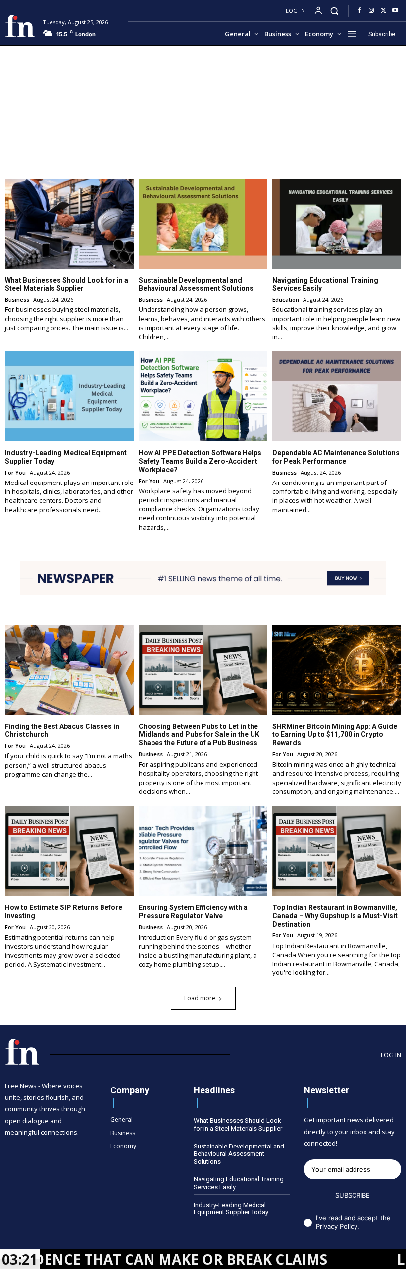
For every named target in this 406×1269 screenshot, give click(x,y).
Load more (199, 998)
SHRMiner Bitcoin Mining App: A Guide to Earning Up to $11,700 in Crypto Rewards (334, 735)
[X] (383, 11)
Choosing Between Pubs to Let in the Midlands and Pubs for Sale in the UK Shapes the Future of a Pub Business (199, 735)
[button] (334, 10)
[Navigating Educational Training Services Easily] (336, 224)
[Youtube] (395, 11)
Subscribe (352, 1195)
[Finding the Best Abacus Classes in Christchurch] (69, 670)
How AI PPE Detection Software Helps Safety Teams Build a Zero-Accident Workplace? (200, 461)
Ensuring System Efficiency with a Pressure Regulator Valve (193, 912)
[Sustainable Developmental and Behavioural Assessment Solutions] (203, 224)
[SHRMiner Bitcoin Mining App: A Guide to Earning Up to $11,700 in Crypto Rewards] (336, 670)
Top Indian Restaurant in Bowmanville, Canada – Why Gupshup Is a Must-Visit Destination (335, 916)
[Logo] (20, 26)
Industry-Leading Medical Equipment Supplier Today (231, 1208)
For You (15, 472)
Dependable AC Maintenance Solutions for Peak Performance (336, 457)
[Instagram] (371, 11)
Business (17, 299)
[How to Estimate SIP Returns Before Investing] (69, 851)
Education (285, 299)
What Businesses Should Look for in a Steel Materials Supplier (66, 284)
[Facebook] (359, 11)
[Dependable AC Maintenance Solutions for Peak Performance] (336, 396)
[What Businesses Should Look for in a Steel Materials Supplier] (69, 224)
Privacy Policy (336, 1226)
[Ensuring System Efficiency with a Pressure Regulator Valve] (203, 851)
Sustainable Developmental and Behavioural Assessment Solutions (196, 284)
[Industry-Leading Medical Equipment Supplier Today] (69, 396)
